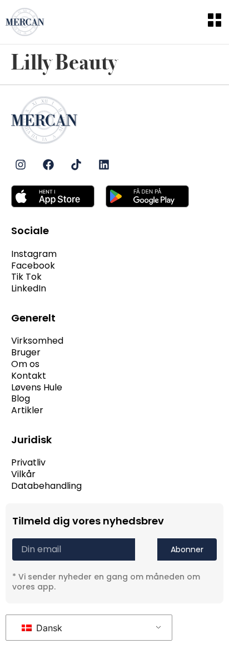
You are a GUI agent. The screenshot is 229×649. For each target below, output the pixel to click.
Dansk (47, 627)
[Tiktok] (76, 164)
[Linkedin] (103, 164)
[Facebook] (48, 164)
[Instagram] (20, 164)
